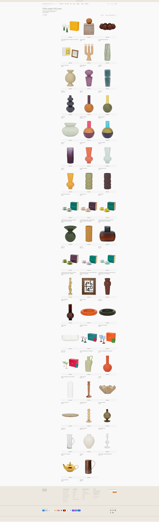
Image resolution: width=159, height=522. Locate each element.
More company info (96, 496)
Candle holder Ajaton (83, 402)
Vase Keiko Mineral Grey (102, 168)
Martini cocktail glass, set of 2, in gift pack (68, 376)
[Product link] (70, 29)
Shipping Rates (65, 493)
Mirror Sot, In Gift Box (64, 65)
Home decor (84, 490)
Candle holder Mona (64, 299)
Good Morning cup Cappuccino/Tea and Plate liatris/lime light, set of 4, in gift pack (105, 220)
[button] (112, 4)
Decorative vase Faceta (64, 402)
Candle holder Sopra (101, 428)
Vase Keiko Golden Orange (65, 194)
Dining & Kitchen (85, 492)
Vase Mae (99, 376)
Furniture (83, 497)
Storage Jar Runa (82, 39)
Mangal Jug (81, 479)
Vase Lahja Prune (82, 142)
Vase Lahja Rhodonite (101, 142)
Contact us (64, 502)
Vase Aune (63, 142)
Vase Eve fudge (63, 325)
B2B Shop (74, 492)
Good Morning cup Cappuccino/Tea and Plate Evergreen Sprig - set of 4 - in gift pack (68, 273)
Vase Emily (63, 116)
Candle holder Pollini (83, 428)
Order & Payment (65, 492)
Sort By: (107, 15)
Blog (73, 496)
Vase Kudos (63, 91)
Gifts (83, 499)
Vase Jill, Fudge (100, 194)
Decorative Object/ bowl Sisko (103, 39)
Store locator (75, 490)
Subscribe (114, 492)
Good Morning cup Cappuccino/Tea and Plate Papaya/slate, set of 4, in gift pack (68, 220)
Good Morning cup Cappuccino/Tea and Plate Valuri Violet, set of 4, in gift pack (88, 273)
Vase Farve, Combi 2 (83, 116)
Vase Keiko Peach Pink (83, 168)
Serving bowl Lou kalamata (102, 325)
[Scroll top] (158, 521)
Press (74, 497)
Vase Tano (100, 246)
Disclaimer (64, 499)
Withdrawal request (66, 490)
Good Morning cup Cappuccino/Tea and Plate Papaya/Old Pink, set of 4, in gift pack (87, 220)
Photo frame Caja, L (83, 299)
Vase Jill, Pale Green (83, 194)
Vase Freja (81, 91)
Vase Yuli (62, 168)
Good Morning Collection (86, 493)
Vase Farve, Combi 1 (101, 116)
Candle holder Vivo (83, 376)
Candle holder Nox (83, 65)
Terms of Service (65, 500)
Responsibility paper (76, 499)
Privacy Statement (66, 497)
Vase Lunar (63, 246)
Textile (83, 496)
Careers (74, 493)
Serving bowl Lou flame (83, 325)
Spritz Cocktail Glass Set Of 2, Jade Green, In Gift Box (69, 39)
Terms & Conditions (66, 496)
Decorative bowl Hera (101, 402)
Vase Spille (100, 65)
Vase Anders (100, 91)
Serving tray (63, 428)
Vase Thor (100, 299)
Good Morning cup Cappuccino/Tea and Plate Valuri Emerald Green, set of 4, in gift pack (106, 273)
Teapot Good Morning (64, 479)
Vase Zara (81, 246)
